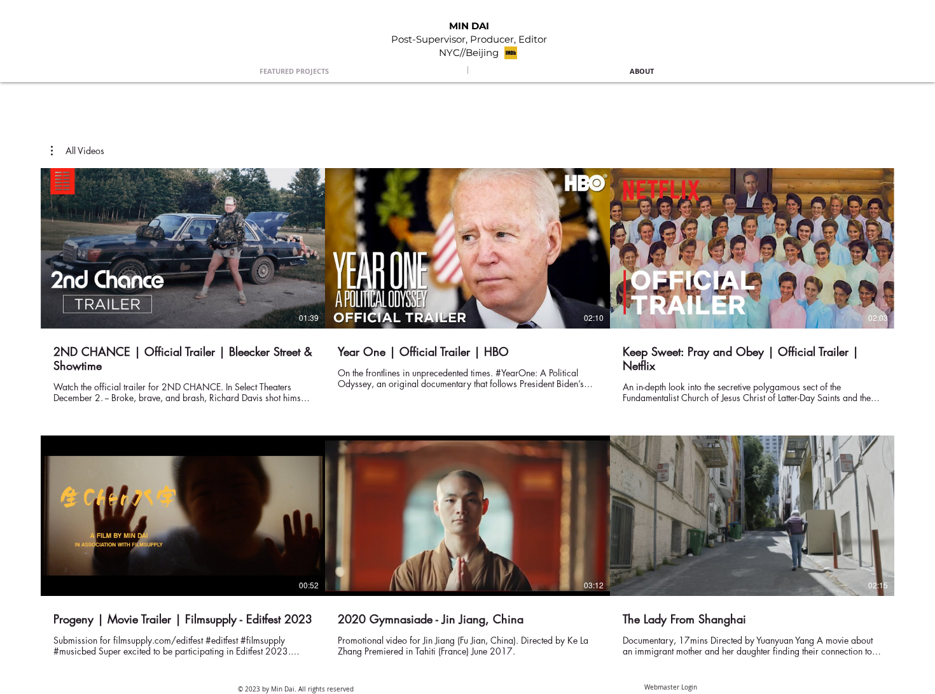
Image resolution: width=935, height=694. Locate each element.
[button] (77, 151)
